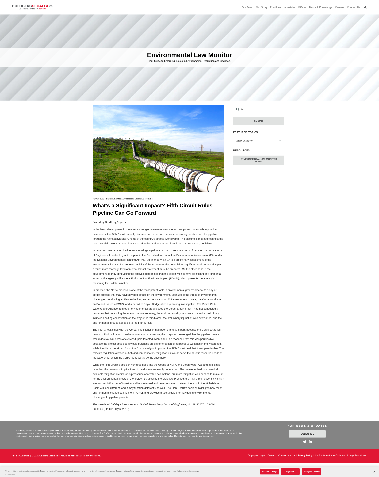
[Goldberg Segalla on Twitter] (304, 442)
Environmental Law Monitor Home (258, 160)
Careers (272, 455)
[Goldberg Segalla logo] (32, 7)
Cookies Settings (269, 471)
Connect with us (286, 455)
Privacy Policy (305, 455)
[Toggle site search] (365, 7)
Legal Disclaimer (357, 455)
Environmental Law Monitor (120, 198)
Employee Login (256, 455)
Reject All (290, 471)
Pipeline (149, 198)
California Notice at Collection (330, 455)
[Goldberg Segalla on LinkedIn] (310, 442)
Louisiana (139, 198)
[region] (189, 472)
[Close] (374, 471)
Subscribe (307, 434)
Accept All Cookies (312, 471)
